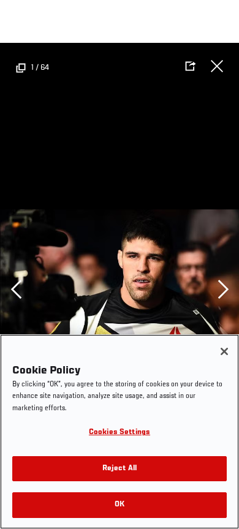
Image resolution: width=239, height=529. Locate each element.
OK (119, 505)
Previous (16, 289)
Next (223, 289)
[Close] (224, 351)
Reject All (119, 469)
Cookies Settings (119, 433)
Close (217, 66)
